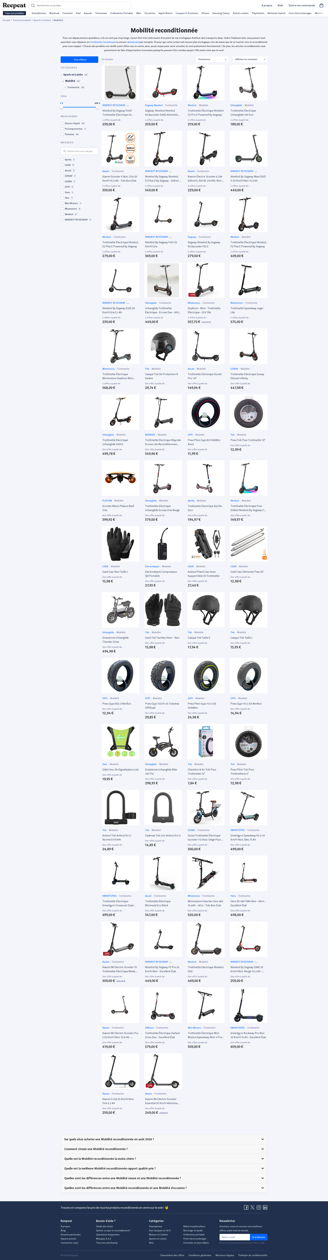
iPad (78, 13)
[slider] (61, 107)
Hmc (105, 764)
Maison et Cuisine (158, 1234)
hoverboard (109, 42)
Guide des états (104, 1226)
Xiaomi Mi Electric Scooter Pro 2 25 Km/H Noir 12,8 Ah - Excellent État (120, 1035)
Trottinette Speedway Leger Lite (246, 310)
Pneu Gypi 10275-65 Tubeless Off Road (162, 705)
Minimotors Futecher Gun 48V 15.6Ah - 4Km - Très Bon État (205, 903)
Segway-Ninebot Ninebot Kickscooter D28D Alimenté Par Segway (161, 113)
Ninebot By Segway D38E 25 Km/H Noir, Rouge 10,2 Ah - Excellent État (246, 969)
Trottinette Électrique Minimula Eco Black (158, 903)
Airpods (88, 13)
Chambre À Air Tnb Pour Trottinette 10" (202, 771)
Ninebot (192, 105)
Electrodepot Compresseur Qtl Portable (161, 573)
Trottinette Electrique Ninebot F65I (206, 969)
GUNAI (191, 830)
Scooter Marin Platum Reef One (118, 508)
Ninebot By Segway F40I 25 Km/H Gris (161, 244)
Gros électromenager (300, 13)
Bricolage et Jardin (193, 1230)
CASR (105, 566)
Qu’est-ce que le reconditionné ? (113, 1230)
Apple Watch (165, 13)
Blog (63, 1230)
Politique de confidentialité (252, 1255)
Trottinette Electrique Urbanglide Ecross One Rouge (162, 508)
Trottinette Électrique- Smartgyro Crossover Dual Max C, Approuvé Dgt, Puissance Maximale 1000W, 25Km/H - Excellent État (118, 903)
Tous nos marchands (107, 1242)
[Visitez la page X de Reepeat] (253, 1208)
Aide (280, 5)
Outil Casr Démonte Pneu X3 (246, 571)
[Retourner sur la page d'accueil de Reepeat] (14, 5)
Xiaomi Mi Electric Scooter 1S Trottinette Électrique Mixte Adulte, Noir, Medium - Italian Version (119, 969)
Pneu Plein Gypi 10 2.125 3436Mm (202, 705)
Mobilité (203, 105)
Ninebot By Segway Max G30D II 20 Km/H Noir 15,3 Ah (248, 178)
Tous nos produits (14, 13)
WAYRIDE (150, 434)
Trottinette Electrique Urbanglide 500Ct (115, 442)
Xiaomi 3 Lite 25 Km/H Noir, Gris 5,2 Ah (118, 1101)
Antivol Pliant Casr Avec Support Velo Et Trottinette (204, 573)
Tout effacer (80, 59)
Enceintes (150, 13)
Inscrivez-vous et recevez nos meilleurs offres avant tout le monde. (241, 1228)
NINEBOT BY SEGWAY (114, 105)
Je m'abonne (258, 1237)
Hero (233, 895)
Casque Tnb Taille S (199, 637)
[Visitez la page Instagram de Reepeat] (259, 1208)
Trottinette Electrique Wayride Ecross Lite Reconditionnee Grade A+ (163, 442)
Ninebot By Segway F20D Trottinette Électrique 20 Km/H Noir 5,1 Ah (117, 113)
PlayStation (258, 13)
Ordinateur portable (194, 1234)
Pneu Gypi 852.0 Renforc (116, 703)
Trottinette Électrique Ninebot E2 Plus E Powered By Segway (120, 244)
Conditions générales (199, 1255)
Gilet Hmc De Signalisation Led (120, 769)
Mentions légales (224, 1255)
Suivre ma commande (302, 5)
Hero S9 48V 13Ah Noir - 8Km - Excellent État (248, 903)
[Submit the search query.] (65, 151)
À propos (267, 5)
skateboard (133, 42)
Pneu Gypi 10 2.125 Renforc (246, 703)
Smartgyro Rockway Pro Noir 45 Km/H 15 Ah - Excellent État (248, 1035)
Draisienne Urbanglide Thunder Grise (115, 639)
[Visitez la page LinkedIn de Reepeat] (265, 1208)
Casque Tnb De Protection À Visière (161, 376)
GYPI (190, 434)
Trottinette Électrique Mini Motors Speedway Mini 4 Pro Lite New (205, 1035)
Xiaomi (106, 171)
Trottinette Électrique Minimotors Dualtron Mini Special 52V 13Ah (117, 376)
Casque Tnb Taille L (241, 637)
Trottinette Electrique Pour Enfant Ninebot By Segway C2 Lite (247, 508)
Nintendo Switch (276, 13)
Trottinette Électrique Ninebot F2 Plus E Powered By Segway (248, 244)
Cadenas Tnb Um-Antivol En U (163, 835)
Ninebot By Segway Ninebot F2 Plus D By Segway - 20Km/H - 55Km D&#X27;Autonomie (163, 179)
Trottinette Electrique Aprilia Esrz (205, 508)
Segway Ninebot (154, 105)
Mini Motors (194, 1027)
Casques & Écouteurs (187, 13)
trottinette (96, 42)
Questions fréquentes (108, 1234)
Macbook (54, 13)
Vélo (151, 1242)
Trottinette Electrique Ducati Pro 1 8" (205, 376)
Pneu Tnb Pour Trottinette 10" (247, 440)
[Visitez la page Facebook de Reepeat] (247, 1208)
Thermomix (101, 13)
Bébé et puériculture (194, 1226)
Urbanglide (236, 105)
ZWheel (149, 1027)
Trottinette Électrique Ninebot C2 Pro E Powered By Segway (206, 112)
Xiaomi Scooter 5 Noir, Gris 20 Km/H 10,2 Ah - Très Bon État (119, 178)
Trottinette (171, 105)
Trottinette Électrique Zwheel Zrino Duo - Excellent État (162, 1035)
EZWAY (234, 368)
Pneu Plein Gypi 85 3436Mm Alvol (204, 442)
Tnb (147, 368)
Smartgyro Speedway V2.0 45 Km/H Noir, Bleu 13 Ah (247, 837)
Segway (192, 237)
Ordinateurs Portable (121, 13)
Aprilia (191, 500)
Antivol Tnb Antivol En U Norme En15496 (116, 837)
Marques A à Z (103, 1238)
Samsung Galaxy (221, 13)
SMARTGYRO (237, 830)
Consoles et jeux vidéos (196, 1242)
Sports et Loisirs (158, 1238)
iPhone (205, 13)
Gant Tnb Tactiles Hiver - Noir (162, 637)
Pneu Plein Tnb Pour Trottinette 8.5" (242, 771)
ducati (191, 368)
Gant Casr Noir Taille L (115, 571)
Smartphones (39, 13)
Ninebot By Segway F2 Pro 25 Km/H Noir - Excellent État (162, 969)
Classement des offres (172, 1255)
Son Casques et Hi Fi (160, 1230)
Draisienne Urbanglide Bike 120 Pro (161, 771)
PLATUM (107, 500)
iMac (138, 13)
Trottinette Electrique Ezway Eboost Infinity (247, 376)
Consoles (68, 13)
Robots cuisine (241, 13)
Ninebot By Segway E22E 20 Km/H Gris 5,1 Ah (118, 310)
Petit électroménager (195, 1238)
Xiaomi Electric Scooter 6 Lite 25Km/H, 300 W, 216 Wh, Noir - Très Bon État (205, 179)
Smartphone (155, 1226)
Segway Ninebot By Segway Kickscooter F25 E (204, 244)
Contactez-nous (69, 1242)
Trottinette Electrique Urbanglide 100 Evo (243, 112)
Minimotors (194, 302)
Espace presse (68, 1238)
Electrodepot (152, 566)
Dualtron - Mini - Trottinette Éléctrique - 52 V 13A (204, 310)
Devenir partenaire (71, 1234)
